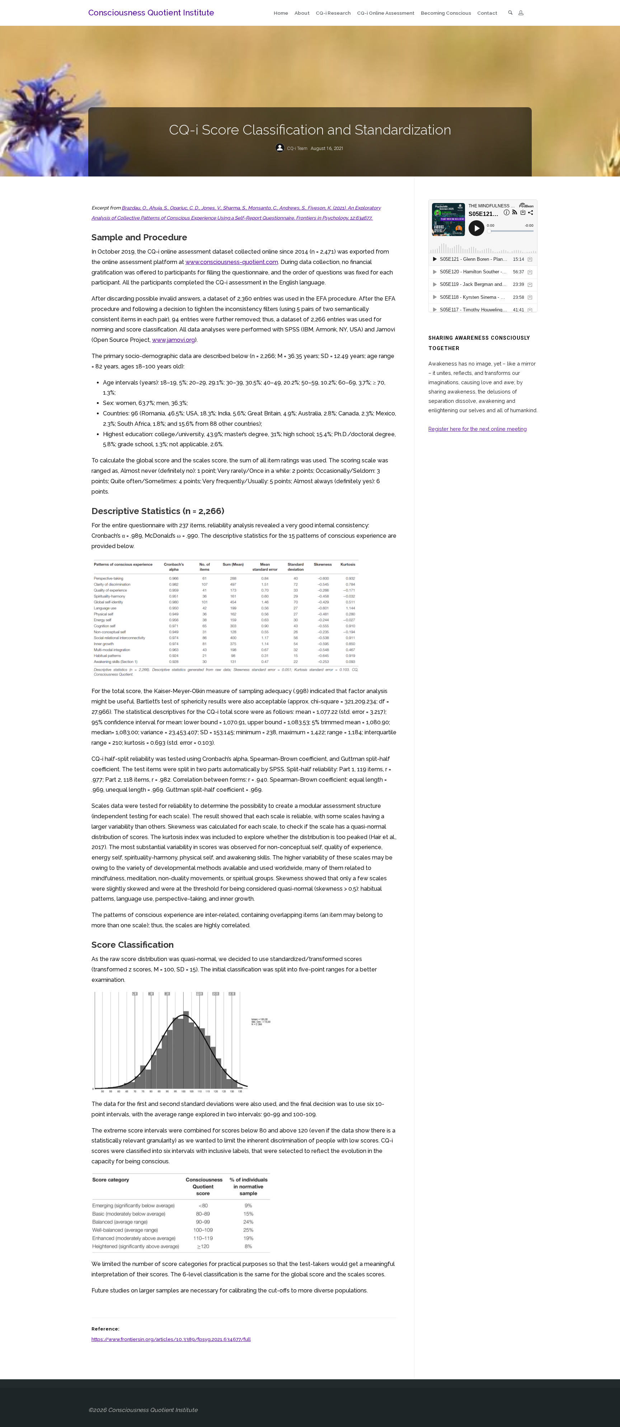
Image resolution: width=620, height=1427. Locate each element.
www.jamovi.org (173, 339)
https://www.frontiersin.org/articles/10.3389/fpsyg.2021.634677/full (171, 1339)
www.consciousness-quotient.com (231, 262)
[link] (510, 13)
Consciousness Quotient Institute (151, 12)
